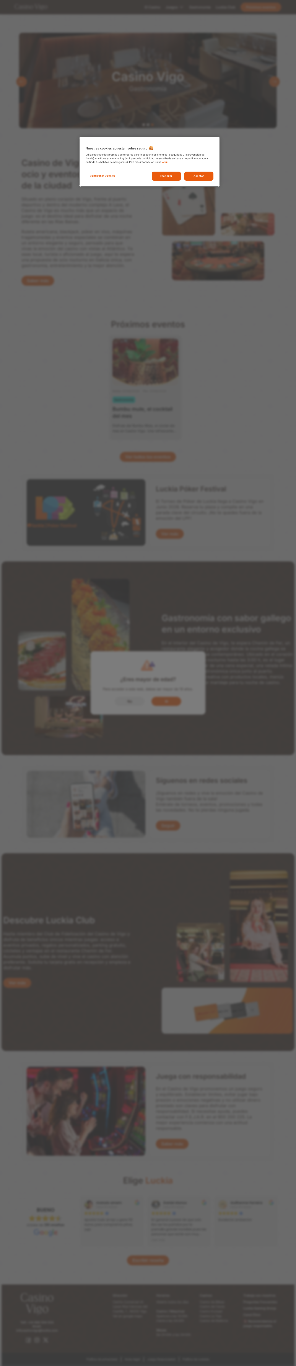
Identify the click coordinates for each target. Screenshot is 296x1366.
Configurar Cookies (102, 175)
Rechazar (166, 175)
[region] (149, 162)
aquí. (165, 162)
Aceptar (199, 175)
